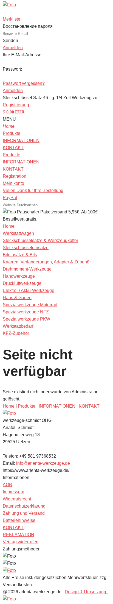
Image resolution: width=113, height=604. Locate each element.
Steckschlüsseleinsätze (26, 247)
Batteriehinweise (19, 520)
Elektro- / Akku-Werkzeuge (28, 290)
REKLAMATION (18, 534)
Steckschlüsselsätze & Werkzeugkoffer (40, 240)
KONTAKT (13, 147)
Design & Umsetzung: (86, 591)
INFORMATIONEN (21, 140)
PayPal (10, 197)
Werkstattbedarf (18, 326)
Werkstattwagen (18, 233)
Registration (14, 176)
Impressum (13, 491)
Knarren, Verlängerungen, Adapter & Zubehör (47, 262)
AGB (7, 484)
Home (9, 406)
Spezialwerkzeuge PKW (26, 319)
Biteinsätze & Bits (20, 254)
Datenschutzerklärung (24, 506)
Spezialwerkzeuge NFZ (26, 312)
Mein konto (13, 183)
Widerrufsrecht (17, 499)
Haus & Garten (17, 297)
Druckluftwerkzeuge (22, 283)
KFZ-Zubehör (16, 333)
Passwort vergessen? (24, 83)
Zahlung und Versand (24, 513)
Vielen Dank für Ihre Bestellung (33, 190)
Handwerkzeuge (19, 276)
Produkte (11, 133)
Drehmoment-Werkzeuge (27, 269)
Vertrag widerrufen (20, 541)
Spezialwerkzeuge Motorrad (30, 304)
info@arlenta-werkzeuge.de (43, 463)
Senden (10, 40)
